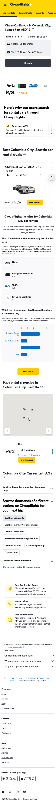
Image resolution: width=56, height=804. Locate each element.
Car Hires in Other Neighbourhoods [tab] (21, 525)
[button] (5, 4)
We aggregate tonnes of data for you (22, 661)
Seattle (12, 681)
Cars (5, 678)
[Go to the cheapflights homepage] (21, 4)
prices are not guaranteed (14, 647)
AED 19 (25, 29)
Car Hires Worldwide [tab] (14, 531)
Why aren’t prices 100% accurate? (21, 666)
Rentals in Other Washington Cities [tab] (21, 538)
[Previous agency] (7, 431)
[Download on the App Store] (27, 778)
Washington (44, 678)
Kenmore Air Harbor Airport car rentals (21, 567)
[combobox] (14, 36)
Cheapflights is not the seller (18, 655)
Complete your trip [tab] (35, 545)
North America (16, 678)
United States (31, 678)
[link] (28, 371)
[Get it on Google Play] (9, 778)
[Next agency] (49, 431)
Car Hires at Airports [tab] (14, 518)
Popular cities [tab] (11, 552)
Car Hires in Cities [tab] (13, 545)
